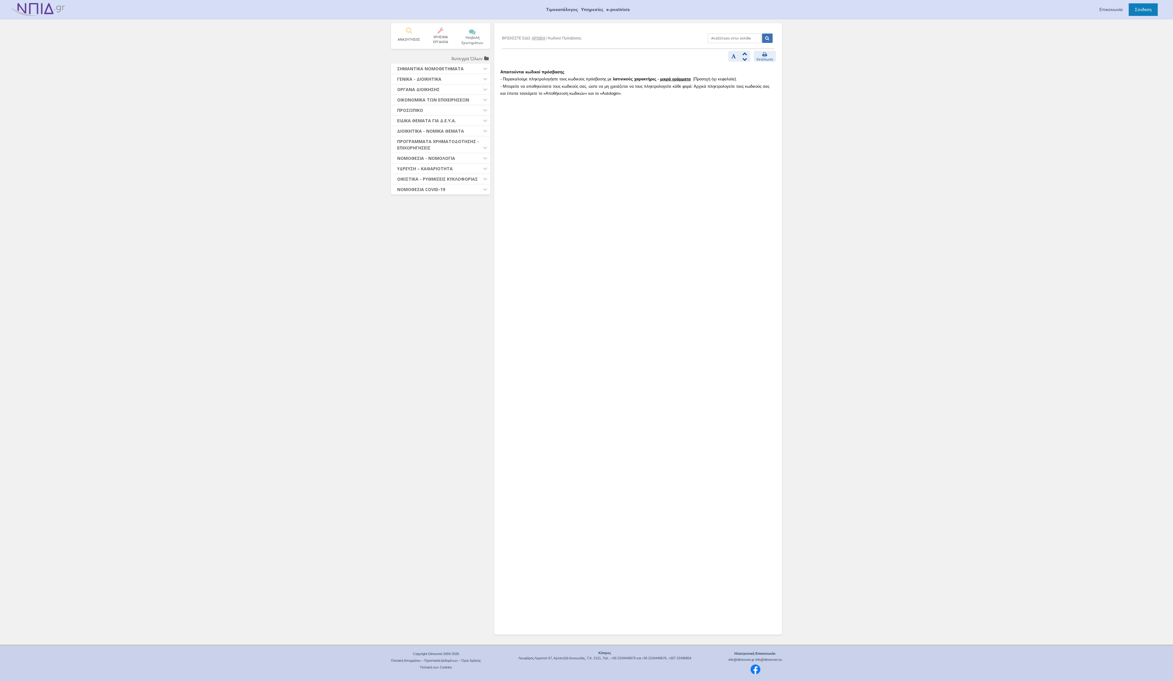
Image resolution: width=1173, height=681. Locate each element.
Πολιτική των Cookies (436, 667)
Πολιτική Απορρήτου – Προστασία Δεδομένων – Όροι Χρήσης (436, 660)
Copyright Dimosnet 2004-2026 (436, 654)
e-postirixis (618, 9)
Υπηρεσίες (592, 9)
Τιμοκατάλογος (562, 9)
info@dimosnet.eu (768, 659)
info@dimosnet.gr (742, 659)
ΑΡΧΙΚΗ (538, 38)
